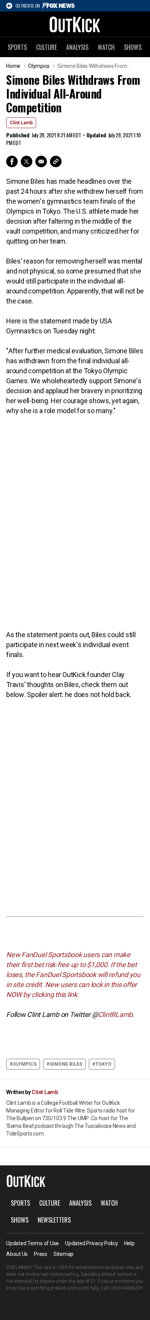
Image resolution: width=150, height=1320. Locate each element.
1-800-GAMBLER (125, 1288)
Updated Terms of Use (32, 1243)
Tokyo (103, 1064)
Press (40, 1254)
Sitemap (63, 1254)
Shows (133, 47)
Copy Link (56, 161)
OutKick (75, 24)
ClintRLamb (115, 1014)
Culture (46, 47)
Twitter (26, 161)
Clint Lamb (21, 122)
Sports (17, 47)
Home (13, 66)
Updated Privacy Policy (91, 1243)
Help (129, 1243)
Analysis (77, 47)
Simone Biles (66, 1064)
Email (41, 161)
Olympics (39, 66)
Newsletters (54, 1219)
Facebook (12, 161)
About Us (17, 1254)
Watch (106, 47)
